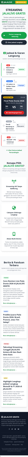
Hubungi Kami (16, 444)
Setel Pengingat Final (15, 113)
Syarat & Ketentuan (19, 442)
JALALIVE (8, 2)
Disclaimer (8, 444)
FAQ (22, 444)
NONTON (21, 69)
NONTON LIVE (22, 2)
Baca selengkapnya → (10, 303)
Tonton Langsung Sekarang (15, 35)
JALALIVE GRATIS (11, 417)
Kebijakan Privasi (8, 442)
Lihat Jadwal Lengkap (15, 42)
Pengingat (21, 85)
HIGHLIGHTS (20, 126)
